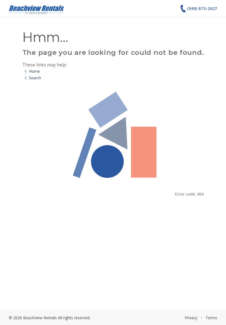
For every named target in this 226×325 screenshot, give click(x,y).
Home (34, 71)
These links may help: (44, 65)
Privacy (191, 317)
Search (35, 77)
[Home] (36, 8)
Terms (211, 317)
